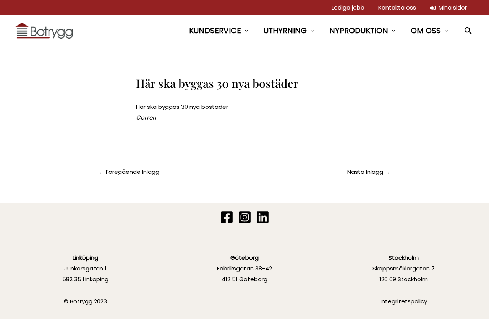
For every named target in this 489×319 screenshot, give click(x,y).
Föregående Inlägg (129, 172)
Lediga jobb (348, 7)
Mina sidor (451, 7)
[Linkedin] (262, 217)
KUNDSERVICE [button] (215, 30)
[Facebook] (226, 217)
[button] (468, 31)
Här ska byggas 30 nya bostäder (182, 107)
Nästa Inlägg (368, 172)
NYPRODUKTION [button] (358, 30)
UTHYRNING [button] (285, 30)
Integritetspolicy (404, 301)
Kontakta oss (397, 7)
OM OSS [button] (426, 30)
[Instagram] (244, 217)
